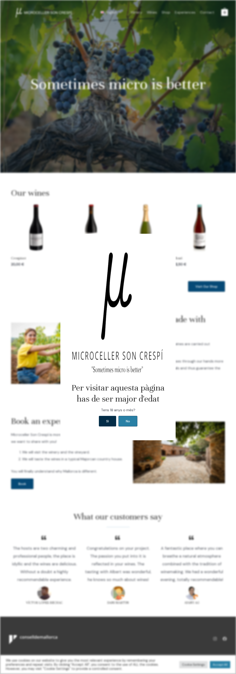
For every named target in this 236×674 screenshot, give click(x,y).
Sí (107, 421)
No (128, 421)
